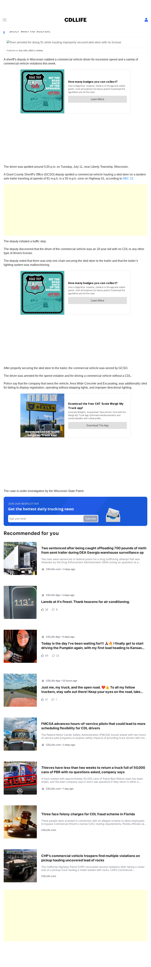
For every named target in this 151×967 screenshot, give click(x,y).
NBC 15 (128, 178)
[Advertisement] (75, 210)
